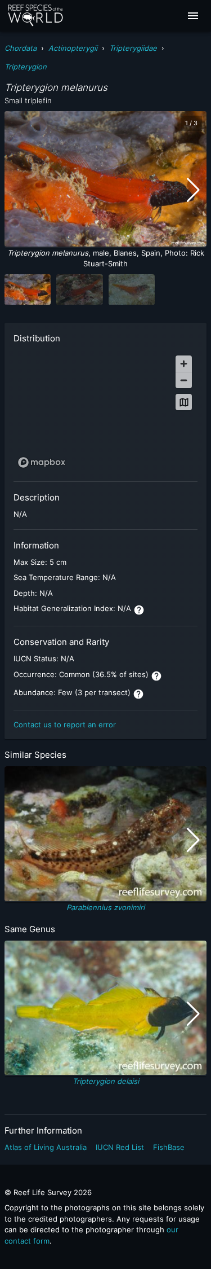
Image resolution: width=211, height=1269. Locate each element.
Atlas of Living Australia (46, 1147)
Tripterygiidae (133, 47)
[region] (105, 411)
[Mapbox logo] (41, 462)
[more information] (139, 610)
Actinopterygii (72, 47)
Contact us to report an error (65, 724)
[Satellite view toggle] (184, 402)
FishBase (169, 1147)
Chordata (21, 47)
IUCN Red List (120, 1147)
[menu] (192, 15)
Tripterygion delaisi (106, 1081)
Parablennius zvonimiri (105, 907)
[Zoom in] (184, 363)
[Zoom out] (184, 380)
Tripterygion (26, 66)
